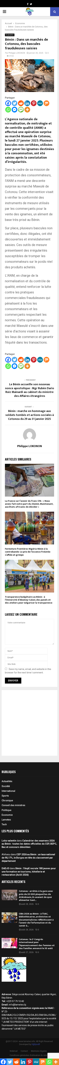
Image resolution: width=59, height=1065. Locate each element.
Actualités (7, 781)
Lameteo (6, 819)
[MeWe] (40, 103)
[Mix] (46, 103)
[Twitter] (14, 103)
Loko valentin (9, 840)
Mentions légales (39, 1051)
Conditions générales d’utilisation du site (28, 1055)
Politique (6, 810)
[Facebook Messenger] (14, 110)
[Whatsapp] (8, 110)
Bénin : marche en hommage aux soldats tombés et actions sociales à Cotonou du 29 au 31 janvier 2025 (29, 415)
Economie (10, 35)
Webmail (14, 1051)
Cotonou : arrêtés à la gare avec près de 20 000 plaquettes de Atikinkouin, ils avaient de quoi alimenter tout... (36, 895)
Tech (4, 824)
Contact (24, 1051)
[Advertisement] (29, 722)
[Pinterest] (34, 103)
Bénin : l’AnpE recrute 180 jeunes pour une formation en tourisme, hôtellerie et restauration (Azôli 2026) (29, 871)
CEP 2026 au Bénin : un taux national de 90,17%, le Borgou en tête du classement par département (28, 857)
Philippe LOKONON (17, 53)
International (8, 791)
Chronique (7, 800)
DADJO (5, 868)
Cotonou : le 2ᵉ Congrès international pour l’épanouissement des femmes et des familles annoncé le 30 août (37, 943)
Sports (5, 795)
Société (6, 786)
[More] (27, 110)
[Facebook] (8, 103)
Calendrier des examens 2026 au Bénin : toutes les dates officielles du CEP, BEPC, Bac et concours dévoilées (29, 843)
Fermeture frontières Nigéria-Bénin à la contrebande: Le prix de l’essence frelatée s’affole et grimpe (27, 552)
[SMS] (21, 110)
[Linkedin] (27, 103)
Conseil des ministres (13, 805)
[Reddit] (21, 103)
